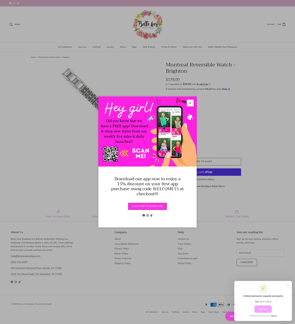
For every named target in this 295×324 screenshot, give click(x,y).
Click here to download (147, 206)
